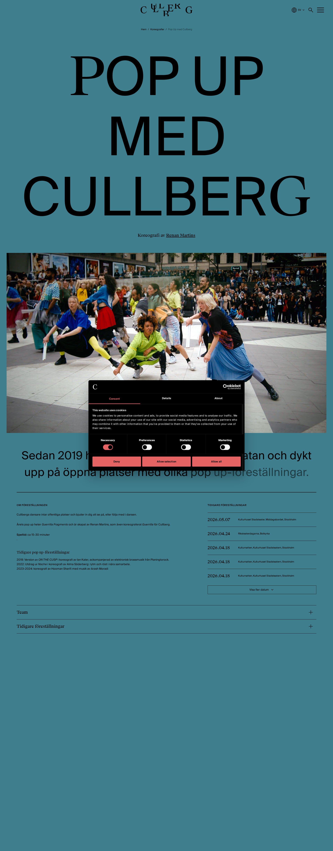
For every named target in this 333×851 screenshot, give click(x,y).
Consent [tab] (114, 399)
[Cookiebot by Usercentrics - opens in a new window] (225, 386)
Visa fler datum (259, 589)
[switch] (147, 447)
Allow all (216, 461)
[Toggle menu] (320, 10)
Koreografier (157, 29)
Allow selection (166, 461)
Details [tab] (166, 398)
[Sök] (311, 10)
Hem (144, 29)
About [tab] (219, 398)
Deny (116, 461)
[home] (166, 10)
